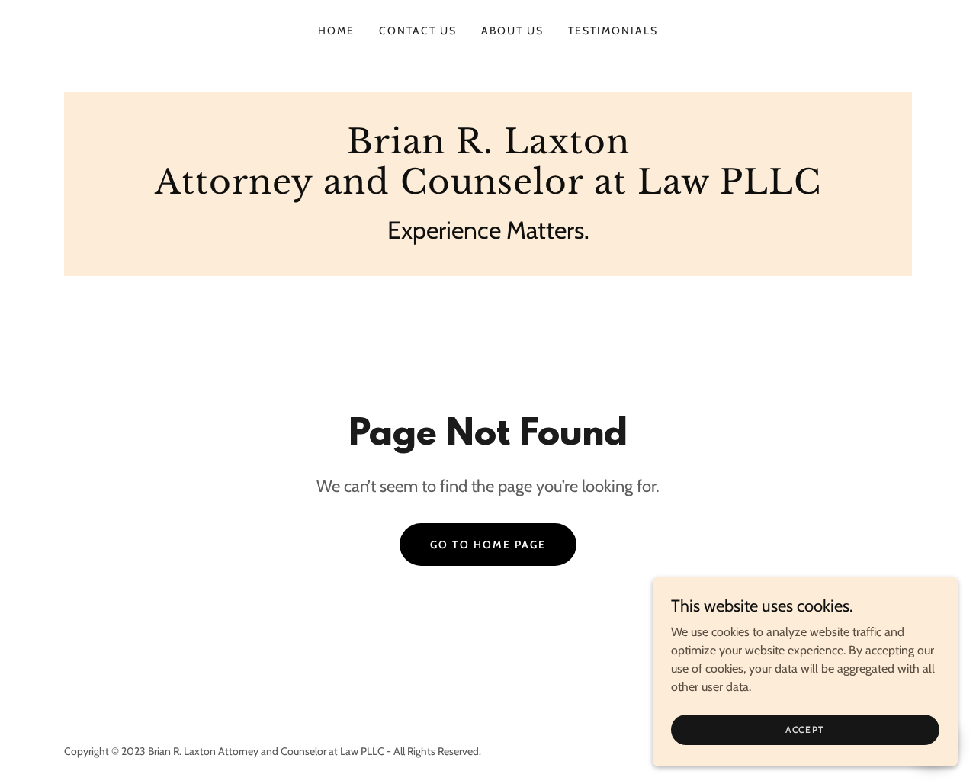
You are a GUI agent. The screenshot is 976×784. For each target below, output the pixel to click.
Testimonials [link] (613, 30)
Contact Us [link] (418, 30)
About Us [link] (512, 30)
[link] (488, 189)
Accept (805, 729)
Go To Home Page (488, 544)
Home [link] (336, 30)
